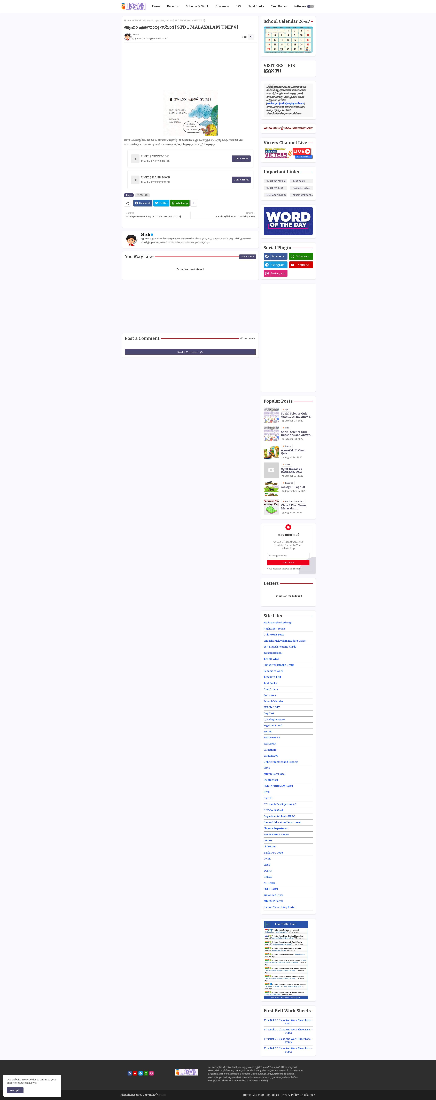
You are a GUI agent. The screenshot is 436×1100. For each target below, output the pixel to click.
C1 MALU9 (139, 20)
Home (156, 6)
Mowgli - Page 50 (293, 487)
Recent (171, 6)
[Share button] (193, 203)
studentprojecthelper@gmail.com (285, 103)
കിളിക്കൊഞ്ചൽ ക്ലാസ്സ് (277, 622)
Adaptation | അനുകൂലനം (276, 932)
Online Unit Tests (274, 634)
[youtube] (135, 1073)
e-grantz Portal (273, 725)
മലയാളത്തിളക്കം (273, 652)
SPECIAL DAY (272, 707)
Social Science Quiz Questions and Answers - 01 (297, 415)
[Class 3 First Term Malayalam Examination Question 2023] (271, 507)
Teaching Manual (276, 181)
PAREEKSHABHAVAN (276, 834)
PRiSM (268, 876)
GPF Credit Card (273, 810)
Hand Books (256, 6)
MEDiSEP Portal (273, 901)
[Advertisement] (190, 66)
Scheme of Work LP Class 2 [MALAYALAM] (283, 986)
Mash (145, 234)
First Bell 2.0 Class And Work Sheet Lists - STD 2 (288, 1031)
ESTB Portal (271, 888)
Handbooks (300, 954)
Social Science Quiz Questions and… (281, 970)
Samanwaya (271, 755)
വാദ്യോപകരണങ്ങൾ (281, 944)
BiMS (267, 767)
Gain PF (268, 798)
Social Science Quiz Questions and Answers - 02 (297, 434)
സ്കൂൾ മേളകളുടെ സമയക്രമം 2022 (291, 470)
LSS (238, 6)
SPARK (268, 731)
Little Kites (270, 846)
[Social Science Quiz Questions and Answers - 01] (271, 415)
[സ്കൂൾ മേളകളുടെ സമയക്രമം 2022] (271, 470)
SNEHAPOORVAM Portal (278, 786)
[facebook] (130, 1073)
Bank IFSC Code (273, 852)
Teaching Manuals (273, 994)
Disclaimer (308, 1094)
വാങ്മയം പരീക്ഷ (301, 188)
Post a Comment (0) (190, 352)
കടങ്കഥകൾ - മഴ (279, 950)
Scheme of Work (273, 671)
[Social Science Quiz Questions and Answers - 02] (271, 433)
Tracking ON (295, 997)
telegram (278, 265)
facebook (277, 256)
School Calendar (273, 701)
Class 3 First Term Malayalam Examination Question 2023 (296, 507)
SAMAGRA (270, 743)
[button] (310, 6)
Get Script (275, 997)
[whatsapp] (146, 1073)
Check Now (28, 1082)
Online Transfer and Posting (281, 761)
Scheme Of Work (197, 6)
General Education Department (282, 822)
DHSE (267, 858)
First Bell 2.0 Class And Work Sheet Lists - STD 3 (288, 1040)
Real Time (285, 997)
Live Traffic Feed (285, 924)
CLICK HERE (241, 158)
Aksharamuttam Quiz (303, 195)
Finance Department (276, 828)
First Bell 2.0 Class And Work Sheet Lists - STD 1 (288, 1022)
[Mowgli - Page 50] (271, 488)
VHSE (267, 864)
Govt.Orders (271, 689)
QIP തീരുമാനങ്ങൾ (274, 719)
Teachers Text (275, 188)
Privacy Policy (290, 1094)
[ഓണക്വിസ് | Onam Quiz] (271, 451)
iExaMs (268, 840)
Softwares (300, 6)
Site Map (258, 1094)
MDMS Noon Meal (274, 773)
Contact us (272, 1094)
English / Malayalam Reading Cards (285, 640)
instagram (278, 273)
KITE (266, 792)
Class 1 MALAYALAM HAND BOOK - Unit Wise (285, 961)
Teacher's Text (272, 677)
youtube (303, 265)
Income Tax (271, 779)
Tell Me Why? (271, 658)
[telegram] (140, 1073)
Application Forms (274, 628)
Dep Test (269, 713)
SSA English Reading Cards (280, 646)
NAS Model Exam (276, 195)
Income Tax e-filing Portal (279, 907)
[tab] (156, 6)
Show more (247, 256)
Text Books (279, 6)
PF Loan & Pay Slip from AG (280, 804)
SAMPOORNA (272, 737)
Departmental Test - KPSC (279, 816)
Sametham (270, 749)
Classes (221, 6)
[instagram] (151, 1073)
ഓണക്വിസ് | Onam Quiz (293, 452)
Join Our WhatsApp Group (279, 664)
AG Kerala (269, 882)
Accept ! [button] (15, 1090)
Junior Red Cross (273, 895)
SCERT (268, 870)
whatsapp (303, 256)
